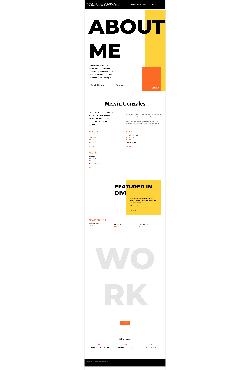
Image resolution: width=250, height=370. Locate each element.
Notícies (139, 4)
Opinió (145, 4)
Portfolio (155, 87)
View (90, 228)
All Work (125, 322)
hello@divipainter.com (100, 347)
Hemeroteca (153, 4)
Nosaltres (132, 4)
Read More (133, 210)
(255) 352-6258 (150, 347)
